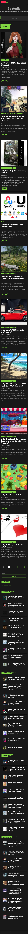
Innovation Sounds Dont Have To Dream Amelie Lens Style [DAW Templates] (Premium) (16, 642)
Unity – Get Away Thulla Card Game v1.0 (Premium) (13, 546)
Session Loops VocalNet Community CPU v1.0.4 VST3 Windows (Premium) (15, 634)
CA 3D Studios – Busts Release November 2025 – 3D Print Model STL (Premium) (16, 769)
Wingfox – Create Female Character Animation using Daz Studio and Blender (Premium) (16, 883)
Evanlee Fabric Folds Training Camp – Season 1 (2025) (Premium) (15, 909)
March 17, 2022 (5, 445)
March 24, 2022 (5, 228)
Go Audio (14, 8)
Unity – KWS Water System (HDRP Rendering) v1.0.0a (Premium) (13, 385)
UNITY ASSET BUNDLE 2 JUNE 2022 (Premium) (13, 64)
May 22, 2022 (4, 123)
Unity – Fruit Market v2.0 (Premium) (14, 495)
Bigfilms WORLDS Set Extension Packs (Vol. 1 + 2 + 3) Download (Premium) (16, 725)
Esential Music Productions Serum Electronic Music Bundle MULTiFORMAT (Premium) (16, 805)
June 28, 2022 (4, 67)
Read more (4, 80)
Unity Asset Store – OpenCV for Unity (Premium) (12, 225)
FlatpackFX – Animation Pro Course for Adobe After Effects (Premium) (16, 695)
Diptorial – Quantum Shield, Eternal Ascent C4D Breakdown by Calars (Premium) (16, 875)
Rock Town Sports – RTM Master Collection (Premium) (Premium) (16, 703)
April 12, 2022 (4, 175)
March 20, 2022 (5, 334)
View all (13, 591)
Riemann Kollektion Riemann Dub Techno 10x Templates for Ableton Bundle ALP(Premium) (16, 813)
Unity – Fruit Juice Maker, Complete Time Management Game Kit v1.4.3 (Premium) (14, 441)
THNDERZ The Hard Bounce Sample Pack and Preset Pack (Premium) (16, 605)
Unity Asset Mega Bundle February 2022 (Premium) (13, 172)
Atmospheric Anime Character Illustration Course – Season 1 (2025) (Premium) (16, 916)
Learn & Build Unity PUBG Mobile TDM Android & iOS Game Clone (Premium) (12, 118)
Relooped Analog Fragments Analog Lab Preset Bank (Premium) (15, 657)
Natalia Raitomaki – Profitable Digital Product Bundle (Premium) (16, 828)
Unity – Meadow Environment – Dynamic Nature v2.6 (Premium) (12, 277)
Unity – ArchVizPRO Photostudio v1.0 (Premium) (12, 331)
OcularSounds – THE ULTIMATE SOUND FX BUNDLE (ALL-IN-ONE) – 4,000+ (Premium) (16, 821)
